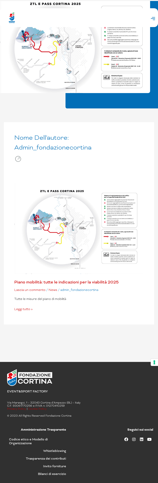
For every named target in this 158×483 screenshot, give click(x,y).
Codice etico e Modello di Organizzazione (28, 441)
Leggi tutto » (23, 309)
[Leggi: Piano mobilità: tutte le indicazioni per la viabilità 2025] (79, 228)
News (53, 290)
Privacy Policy (16, 408)
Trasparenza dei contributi (46, 459)
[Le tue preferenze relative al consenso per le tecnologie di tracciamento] (154, 362)
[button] (153, 19)
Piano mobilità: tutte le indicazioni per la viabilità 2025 (66, 282)
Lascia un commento (29, 290)
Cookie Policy (37, 408)
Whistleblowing (54, 451)
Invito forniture (54, 466)
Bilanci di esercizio (52, 474)
